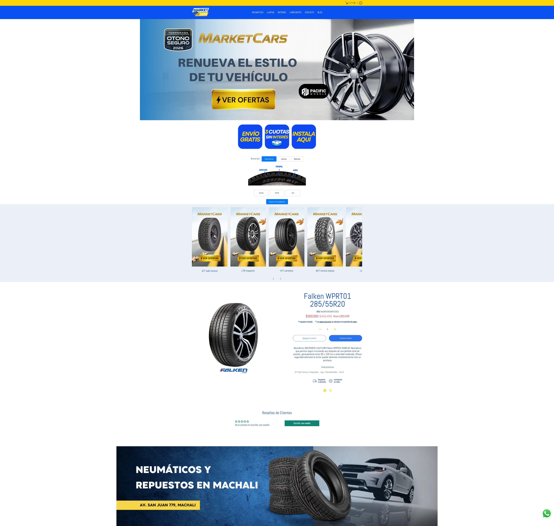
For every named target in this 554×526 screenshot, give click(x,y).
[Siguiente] (280, 117)
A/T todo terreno (210, 270)
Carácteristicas (327, 367)
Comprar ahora (346, 338)
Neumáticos (269, 159)
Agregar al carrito (309, 338)
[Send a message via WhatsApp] (547, 513)
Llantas (284, 159)
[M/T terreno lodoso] (325, 237)
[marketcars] (200, 12)
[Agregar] (335, 329)
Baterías (297, 159)
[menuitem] (350, 3)
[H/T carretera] (286, 237)
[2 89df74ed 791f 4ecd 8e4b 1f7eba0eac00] (277, 69)
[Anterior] (273, 117)
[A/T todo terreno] (210, 237)
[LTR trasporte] (248, 237)
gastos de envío (325, 322)
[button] (325, 390)
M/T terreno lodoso (325, 270)
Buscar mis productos (277, 201)
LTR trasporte (248, 270)
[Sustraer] (320, 329)
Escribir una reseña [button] (302, 423)
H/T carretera (286, 270)
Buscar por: (255, 158)
